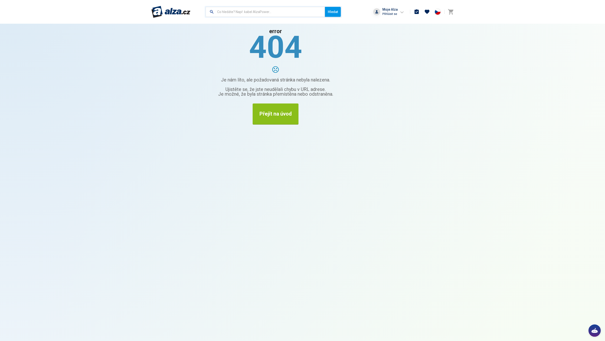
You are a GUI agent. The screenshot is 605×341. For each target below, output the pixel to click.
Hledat (333, 12)
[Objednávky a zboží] (416, 12)
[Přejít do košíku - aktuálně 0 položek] (451, 12)
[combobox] (265, 12)
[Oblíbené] (427, 12)
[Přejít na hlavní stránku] (170, 12)
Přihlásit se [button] (389, 14)
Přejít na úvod (275, 114)
